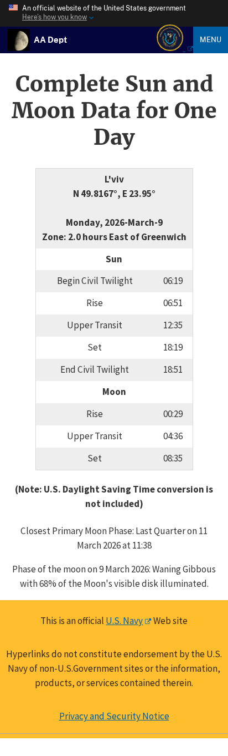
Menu (210, 39)
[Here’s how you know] (114, 13)
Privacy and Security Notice (114, 716)
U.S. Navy (124, 621)
